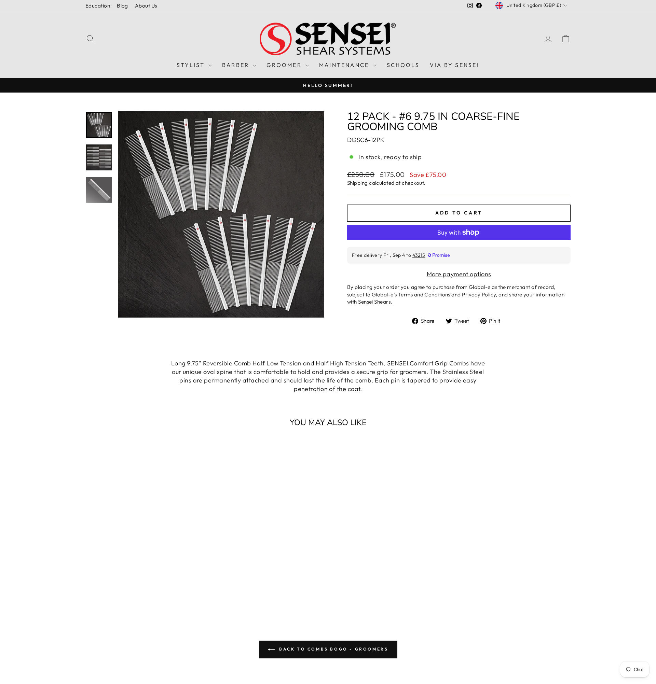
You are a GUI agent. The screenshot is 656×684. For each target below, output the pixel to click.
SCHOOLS (403, 64)
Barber (236, 64)
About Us (146, 5)
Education (97, 5)
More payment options (459, 274)
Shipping (357, 183)
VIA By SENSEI (454, 64)
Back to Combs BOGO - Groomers (332, 649)
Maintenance (345, 64)
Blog (122, 5)
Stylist (192, 64)
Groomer (285, 64)
